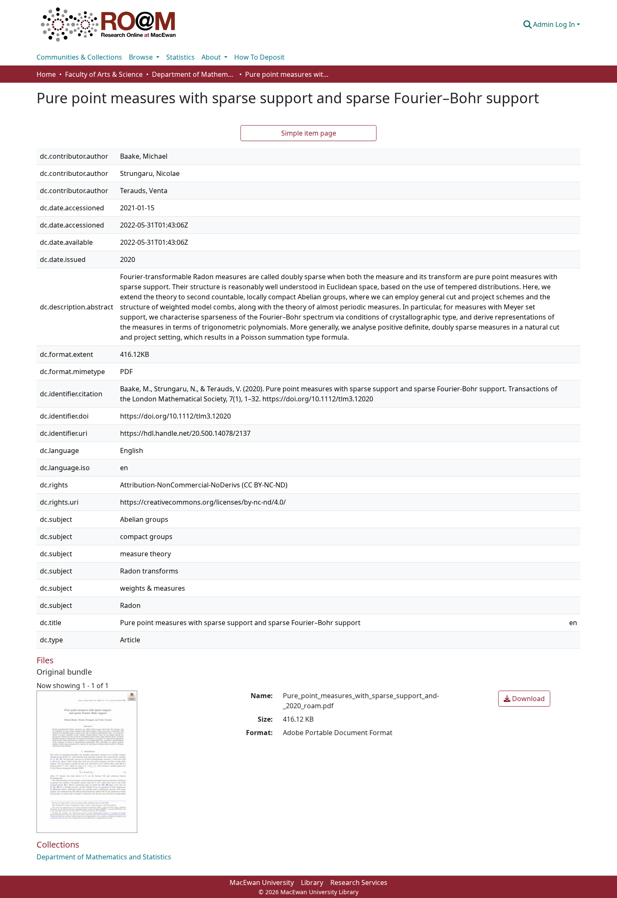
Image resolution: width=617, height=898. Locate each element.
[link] (524, 699)
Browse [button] (141, 57)
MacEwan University (262, 882)
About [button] (211, 57)
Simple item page (308, 133)
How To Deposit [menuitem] (259, 57)
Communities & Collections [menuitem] (79, 57)
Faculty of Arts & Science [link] (104, 74)
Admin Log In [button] (555, 24)
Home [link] (46, 74)
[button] (108, 24)
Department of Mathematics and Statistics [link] (194, 74)
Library (312, 882)
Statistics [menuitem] (180, 57)
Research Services (358, 882)
